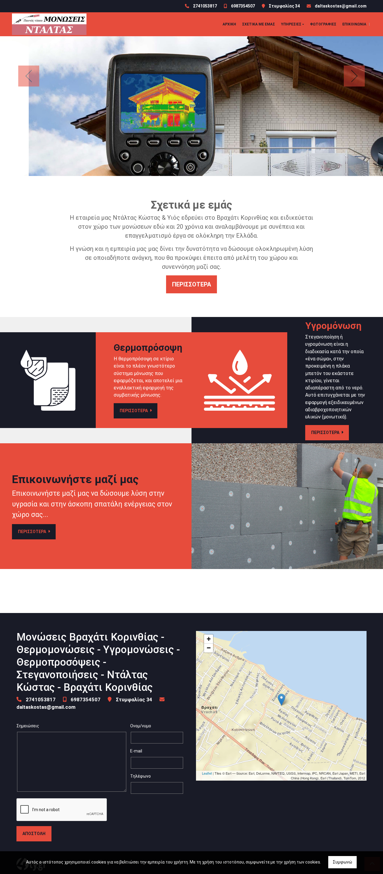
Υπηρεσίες (291, 24)
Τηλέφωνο (140, 776)
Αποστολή (33, 833)
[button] (28, 76)
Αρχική (229, 24)
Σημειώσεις (27, 725)
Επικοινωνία (354, 24)
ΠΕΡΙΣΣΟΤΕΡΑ (134, 410)
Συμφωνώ (342, 862)
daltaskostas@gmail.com (341, 6)
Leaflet (207, 773)
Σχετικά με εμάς (258, 24)
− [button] (209, 648)
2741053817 (205, 6)
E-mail (136, 751)
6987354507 (243, 6)
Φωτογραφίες (323, 24)
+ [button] (209, 639)
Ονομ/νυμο (140, 725)
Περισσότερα (191, 284)
